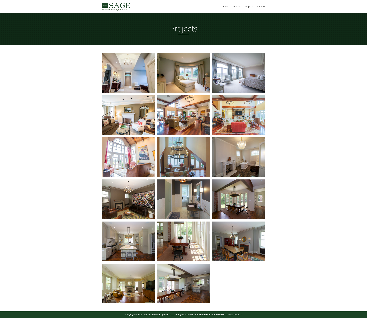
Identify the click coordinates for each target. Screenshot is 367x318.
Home (226, 6)
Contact (261, 6)
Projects (249, 6)
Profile (236, 6)
